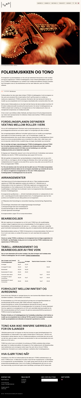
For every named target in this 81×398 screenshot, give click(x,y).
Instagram (23, 381)
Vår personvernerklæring (11, 393)
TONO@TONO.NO (9, 384)
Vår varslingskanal (19, 393)
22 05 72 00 (6, 382)
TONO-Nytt (62, 3)
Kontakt (69, 3)
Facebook (23, 379)
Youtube (23, 382)
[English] (78, 3)
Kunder (46, 3)
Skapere (39, 3)
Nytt (2, 91)
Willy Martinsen (13, 91)
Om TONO (54, 3)
